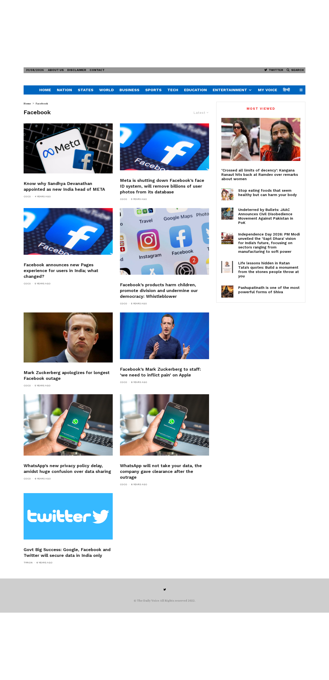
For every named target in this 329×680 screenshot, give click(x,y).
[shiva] (227, 292)
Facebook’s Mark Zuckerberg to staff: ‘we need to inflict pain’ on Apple (160, 372)
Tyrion (28, 562)
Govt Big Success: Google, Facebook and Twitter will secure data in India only (67, 552)
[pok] (227, 214)
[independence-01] (227, 238)
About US (56, 70)
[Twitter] (164, 589)
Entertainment (230, 90)
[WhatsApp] (68, 424)
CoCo (27, 196)
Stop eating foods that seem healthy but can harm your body (267, 192)
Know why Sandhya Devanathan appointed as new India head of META (64, 186)
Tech (172, 90)
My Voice (267, 90)
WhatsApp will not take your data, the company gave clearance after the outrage (161, 471)
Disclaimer (76, 70)
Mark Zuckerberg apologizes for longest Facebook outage (67, 375)
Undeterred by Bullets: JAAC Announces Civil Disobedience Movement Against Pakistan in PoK (265, 216)
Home (45, 90)
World (106, 90)
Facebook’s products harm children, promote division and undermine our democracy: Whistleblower (159, 290)
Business (129, 90)
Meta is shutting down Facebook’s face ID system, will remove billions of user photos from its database (162, 186)
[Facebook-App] (164, 146)
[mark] (68, 337)
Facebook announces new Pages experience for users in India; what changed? (61, 270)
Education (195, 90)
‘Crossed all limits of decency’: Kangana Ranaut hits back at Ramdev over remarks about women (259, 174)
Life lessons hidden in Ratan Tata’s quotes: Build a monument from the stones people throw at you (268, 269)
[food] (227, 194)
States (85, 90)
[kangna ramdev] (260, 139)
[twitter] (68, 516)
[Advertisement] (144, 33)
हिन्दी (286, 90)
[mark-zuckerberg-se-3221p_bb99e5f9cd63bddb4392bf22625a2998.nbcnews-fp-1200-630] (164, 335)
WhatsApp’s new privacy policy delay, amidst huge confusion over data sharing (67, 468)
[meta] (68, 148)
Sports (153, 90)
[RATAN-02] (227, 267)
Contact (97, 70)
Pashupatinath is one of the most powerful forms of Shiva (269, 290)
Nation (64, 90)
